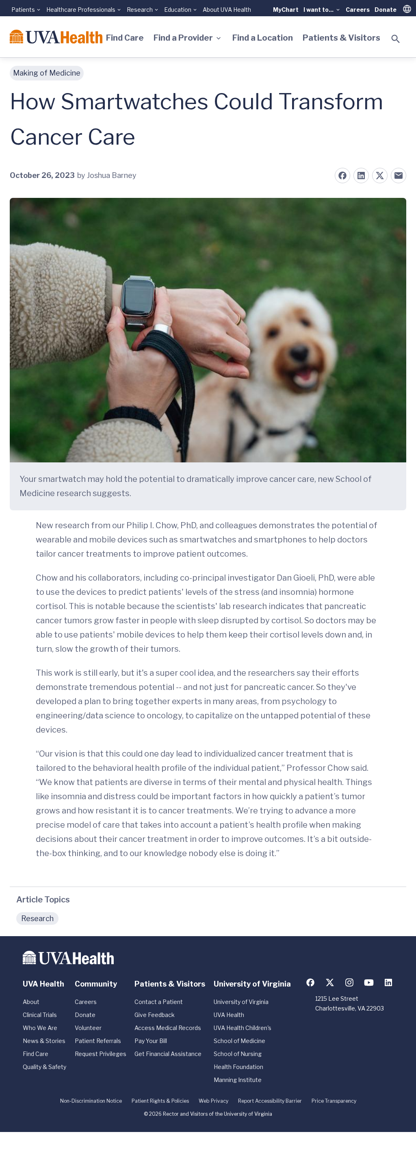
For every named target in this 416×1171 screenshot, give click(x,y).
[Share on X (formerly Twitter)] (380, 175)
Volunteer (88, 1027)
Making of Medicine (46, 73)
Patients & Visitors (341, 38)
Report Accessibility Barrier (270, 1101)
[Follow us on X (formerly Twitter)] (330, 982)
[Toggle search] (395, 39)
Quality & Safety (44, 1066)
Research (37, 918)
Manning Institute (238, 1079)
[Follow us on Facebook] (310, 982)
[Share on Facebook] (342, 175)
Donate (385, 9)
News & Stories (44, 1040)
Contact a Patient (158, 1001)
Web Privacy (213, 1101)
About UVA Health (227, 9)
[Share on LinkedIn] (361, 175)
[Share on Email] (398, 175)
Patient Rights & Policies (160, 1101)
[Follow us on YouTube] (369, 982)
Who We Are (40, 1027)
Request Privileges (100, 1053)
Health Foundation (238, 1066)
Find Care (125, 38)
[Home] (56, 36)
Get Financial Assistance (168, 1053)
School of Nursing (238, 1053)
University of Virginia (241, 1001)
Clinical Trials (40, 1014)
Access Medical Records (167, 1027)
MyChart (286, 9)
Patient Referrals (98, 1040)
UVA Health (229, 1014)
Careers (358, 9)
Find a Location (262, 38)
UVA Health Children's (242, 1027)
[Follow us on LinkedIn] (388, 982)
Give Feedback (154, 1014)
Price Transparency (334, 1101)
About (31, 1001)
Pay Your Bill (150, 1040)
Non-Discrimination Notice (91, 1101)
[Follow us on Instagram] (349, 982)
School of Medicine (239, 1040)
